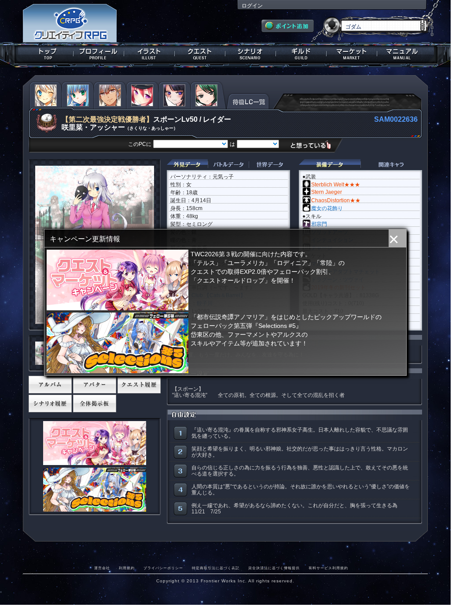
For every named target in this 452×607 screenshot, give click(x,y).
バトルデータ (228, 164)
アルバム (50, 384)
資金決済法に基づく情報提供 (274, 568)
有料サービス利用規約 (328, 568)
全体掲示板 (94, 403)
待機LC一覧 (248, 100)
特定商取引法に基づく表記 (215, 568)
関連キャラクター (391, 164)
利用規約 (127, 568)
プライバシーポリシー (163, 568)
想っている (314, 145)
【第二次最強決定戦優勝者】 (107, 119)
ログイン (252, 6)
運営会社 (102, 568)
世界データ (269, 164)
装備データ (329, 164)
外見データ (187, 164)
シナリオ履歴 (50, 403)
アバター (94, 384)
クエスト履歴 (139, 384)
